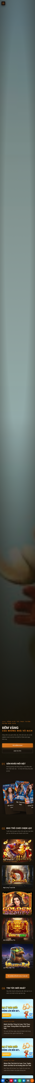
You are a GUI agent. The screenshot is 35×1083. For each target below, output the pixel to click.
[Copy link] (32, 1080)
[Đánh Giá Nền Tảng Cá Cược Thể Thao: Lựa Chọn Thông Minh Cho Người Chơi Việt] (17, 1009)
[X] (7, 1080)
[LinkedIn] (15, 1080)
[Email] (28, 1080)
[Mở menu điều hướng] (3, 3)
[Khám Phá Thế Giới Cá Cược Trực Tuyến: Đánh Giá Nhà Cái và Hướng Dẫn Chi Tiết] (17, 1048)
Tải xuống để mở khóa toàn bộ (17, 976)
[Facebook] (3, 1080)
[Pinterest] (11, 1080)
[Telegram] (23, 1080)
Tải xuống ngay (17, 745)
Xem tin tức (17, 751)
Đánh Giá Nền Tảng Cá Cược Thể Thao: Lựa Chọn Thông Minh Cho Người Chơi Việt (17, 1026)
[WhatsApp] (19, 1080)
